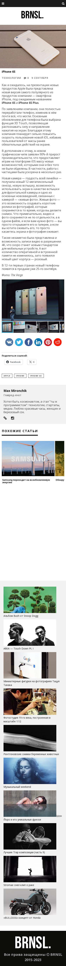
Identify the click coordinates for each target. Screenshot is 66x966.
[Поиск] (63, 3)
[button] (61, 282)
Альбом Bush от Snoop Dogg (21, 615)
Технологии (11, 78)
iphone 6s (36, 376)
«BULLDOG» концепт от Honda (22, 917)
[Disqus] (33, 532)
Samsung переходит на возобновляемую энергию (26, 481)
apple (7, 376)
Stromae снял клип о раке (19, 885)
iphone (20, 376)
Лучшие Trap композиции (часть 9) (24, 852)
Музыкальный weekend (17, 786)
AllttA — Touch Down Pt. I (18, 648)
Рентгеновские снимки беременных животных (31, 754)
